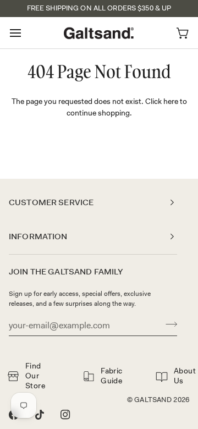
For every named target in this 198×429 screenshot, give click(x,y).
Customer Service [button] (51, 202)
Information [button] (38, 236)
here (170, 101)
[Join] (168, 324)
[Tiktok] (39, 415)
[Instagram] (65, 415)
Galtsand (153, 399)
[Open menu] (25, 32)
